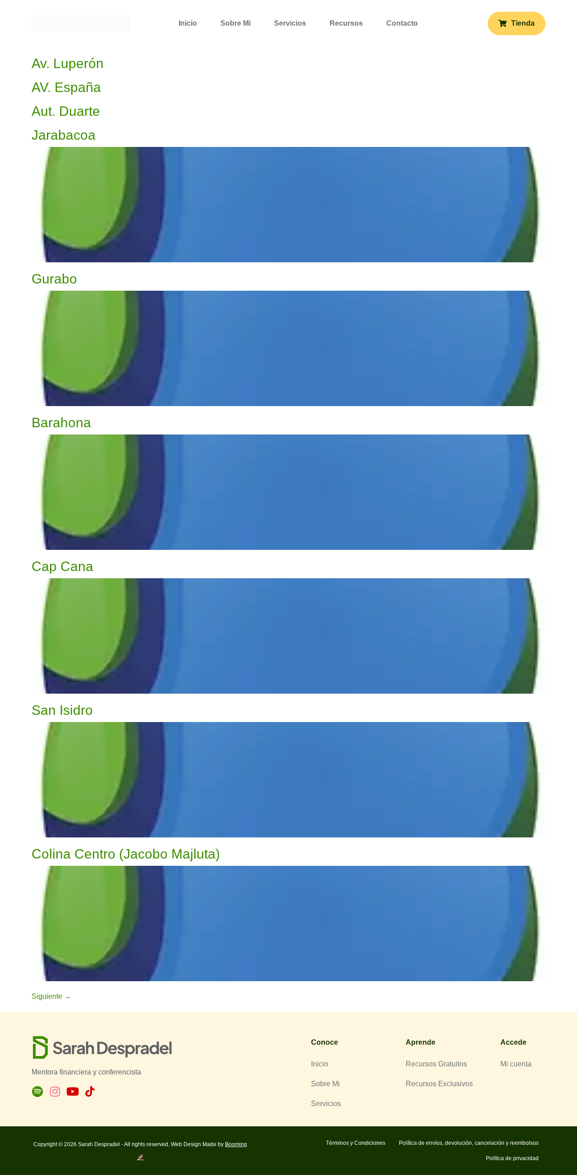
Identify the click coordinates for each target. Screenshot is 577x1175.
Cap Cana (62, 566)
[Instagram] (54, 1091)
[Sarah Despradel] (81, 23)
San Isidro (62, 710)
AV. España (66, 87)
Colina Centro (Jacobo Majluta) (126, 853)
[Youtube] (72, 1091)
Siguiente (51, 996)
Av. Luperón (68, 63)
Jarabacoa (64, 135)
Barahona (61, 422)
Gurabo (54, 278)
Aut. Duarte (66, 111)
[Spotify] (37, 1091)
